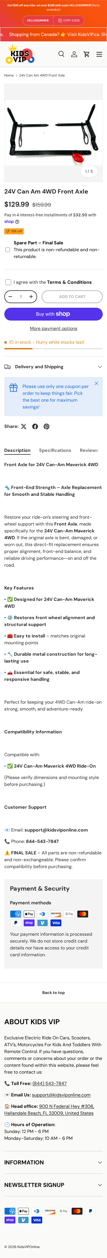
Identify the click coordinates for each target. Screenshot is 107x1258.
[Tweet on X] (23, 426)
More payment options (53, 328)
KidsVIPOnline (28, 1247)
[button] (86, 54)
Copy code (71, 20)
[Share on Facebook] (35, 426)
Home (9, 75)
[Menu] (99, 54)
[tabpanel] (53, 665)
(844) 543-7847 (50, 1083)
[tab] (17, 450)
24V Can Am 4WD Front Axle (42, 75)
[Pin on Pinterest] (46, 426)
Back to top (53, 992)
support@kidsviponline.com (61, 1095)
